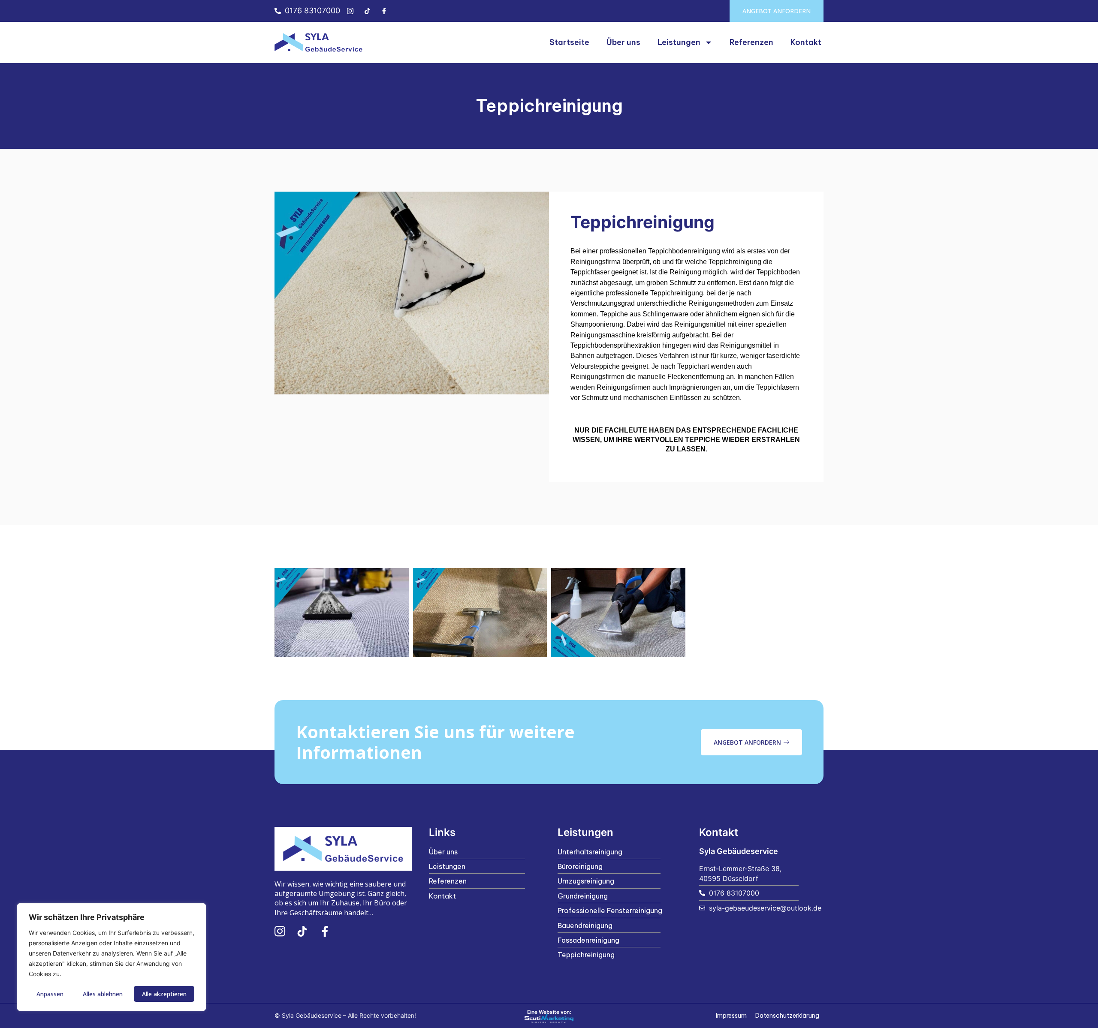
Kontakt (805, 42)
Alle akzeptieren (164, 994)
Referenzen (751, 42)
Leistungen (679, 42)
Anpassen (49, 994)
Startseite (569, 42)
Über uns (623, 42)
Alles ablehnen (103, 994)
